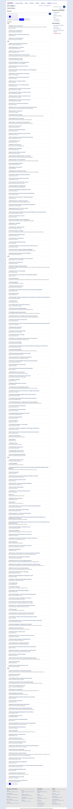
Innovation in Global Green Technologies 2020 (19, 761)
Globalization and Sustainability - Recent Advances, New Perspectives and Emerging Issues (26, 289)
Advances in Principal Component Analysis (18, 330)
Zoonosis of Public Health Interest (17, 262)
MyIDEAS (52, 3)
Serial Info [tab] (16, 19)
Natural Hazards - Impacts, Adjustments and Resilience (20, 556)
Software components (57, 15)
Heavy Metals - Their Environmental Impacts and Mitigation (21, 483)
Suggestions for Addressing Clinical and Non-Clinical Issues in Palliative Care (24, 538)
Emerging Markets (14, 541)
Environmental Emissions (15, 661)
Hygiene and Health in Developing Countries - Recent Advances (22, 258)
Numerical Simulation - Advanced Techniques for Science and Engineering (23, 69)
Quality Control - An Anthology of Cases (18, 234)
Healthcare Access (14, 443)
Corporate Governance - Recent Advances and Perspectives (21, 357)
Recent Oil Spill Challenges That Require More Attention (21, 189)
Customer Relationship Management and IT (18, 769)
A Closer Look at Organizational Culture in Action (19, 665)
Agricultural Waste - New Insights (16, 58)
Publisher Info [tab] (10, 19)
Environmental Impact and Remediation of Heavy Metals (21, 353)
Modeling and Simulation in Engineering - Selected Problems (21, 678)
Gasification (13, 502)
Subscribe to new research (58, 25)
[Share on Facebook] (10, 5)
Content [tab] (21, 19)
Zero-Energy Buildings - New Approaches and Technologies (21, 670)
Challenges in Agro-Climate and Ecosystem (18, 312)
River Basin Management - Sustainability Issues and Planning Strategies (23, 594)
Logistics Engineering (14, 278)
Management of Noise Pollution (16, 167)
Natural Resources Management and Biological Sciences (20, 639)
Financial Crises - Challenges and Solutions (18, 81)
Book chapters (56, 19)
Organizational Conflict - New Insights (17, 334)
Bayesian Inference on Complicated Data (18, 734)
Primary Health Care (14, 420)
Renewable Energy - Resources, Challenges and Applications (21, 708)
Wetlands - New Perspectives (16, 144)
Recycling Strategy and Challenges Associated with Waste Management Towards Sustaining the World (28, 212)
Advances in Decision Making (16, 342)
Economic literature (19, 3)
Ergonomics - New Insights (15, 223)
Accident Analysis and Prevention (17, 700)
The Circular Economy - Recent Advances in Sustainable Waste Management (24, 274)
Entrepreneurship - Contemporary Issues (18, 631)
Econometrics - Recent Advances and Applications (19, 103)
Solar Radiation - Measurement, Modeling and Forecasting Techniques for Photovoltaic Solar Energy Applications (30, 297)
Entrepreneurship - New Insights (16, 114)
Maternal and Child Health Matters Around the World (20, 704)
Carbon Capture (14, 609)
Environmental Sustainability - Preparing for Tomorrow (20, 526)
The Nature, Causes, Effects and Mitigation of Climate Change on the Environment (25, 428)
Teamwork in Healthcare (15, 586)
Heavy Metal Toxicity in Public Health (17, 749)
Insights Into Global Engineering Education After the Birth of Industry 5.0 (23, 394)
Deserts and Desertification (16, 435)
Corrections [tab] (27, 19)
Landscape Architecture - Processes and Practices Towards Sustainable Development (26, 505)
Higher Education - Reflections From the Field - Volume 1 (21, 99)
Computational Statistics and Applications (18, 405)
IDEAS (21, 808)
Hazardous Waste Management (16, 349)
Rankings (37, 3)
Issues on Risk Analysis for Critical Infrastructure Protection (21, 545)
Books (54, 17)
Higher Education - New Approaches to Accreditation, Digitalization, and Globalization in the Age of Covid (29, 345)
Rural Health (13, 439)
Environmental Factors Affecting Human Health (19, 719)
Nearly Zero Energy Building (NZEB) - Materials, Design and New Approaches (24, 360)
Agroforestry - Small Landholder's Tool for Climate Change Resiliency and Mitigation (25, 553)
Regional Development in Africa (16, 715)
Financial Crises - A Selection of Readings (18, 654)
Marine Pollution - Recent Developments (18, 159)
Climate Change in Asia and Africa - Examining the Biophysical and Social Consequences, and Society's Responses (30, 323)
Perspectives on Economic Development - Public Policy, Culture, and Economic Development (27, 765)
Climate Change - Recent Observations (18, 51)
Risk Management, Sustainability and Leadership (19, 200)
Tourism (12, 494)
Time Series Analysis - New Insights (17, 230)
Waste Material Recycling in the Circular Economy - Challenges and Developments (25, 390)
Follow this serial (42, 5)
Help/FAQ (43, 3)
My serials (47, 5)
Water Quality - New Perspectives (17, 25)
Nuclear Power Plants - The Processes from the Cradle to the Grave (22, 635)
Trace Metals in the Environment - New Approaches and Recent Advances (23, 657)
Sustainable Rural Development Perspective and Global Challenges (22, 193)
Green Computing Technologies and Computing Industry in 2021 (22, 575)
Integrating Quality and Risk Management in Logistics (20, 413)
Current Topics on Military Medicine (17, 487)
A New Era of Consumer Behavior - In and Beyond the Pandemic (22, 197)
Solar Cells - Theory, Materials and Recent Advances (20, 509)
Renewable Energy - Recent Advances (17, 118)
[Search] (64, 7)
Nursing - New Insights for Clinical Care (18, 215)
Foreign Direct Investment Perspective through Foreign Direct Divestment (24, 616)
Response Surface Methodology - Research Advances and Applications (23, 204)
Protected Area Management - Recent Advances (19, 424)
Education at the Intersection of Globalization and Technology (22, 601)
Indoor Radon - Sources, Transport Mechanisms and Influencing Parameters (24, 107)
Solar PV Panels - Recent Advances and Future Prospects (21, 133)
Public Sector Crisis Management (17, 689)
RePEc (24, 808)
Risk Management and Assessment (17, 693)
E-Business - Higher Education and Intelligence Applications (21, 579)
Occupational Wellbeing (15, 530)
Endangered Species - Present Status (17, 47)
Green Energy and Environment (16, 738)
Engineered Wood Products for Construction (18, 383)
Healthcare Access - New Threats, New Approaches (20, 84)
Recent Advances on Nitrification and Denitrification (20, 34)
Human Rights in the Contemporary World (18, 364)
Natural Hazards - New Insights (16, 148)
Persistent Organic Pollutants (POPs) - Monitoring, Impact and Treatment (23, 398)
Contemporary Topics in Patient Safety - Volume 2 (19, 182)
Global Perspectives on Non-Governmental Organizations (21, 253)
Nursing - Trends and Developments (17, 38)
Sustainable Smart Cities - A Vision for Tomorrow (19, 208)
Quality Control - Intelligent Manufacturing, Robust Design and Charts (23, 605)
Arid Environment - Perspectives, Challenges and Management (22, 249)
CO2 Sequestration (14, 730)
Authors (26, 3)
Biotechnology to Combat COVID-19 (17, 450)
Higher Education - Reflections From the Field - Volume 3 (21, 92)
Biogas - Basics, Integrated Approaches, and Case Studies (21, 375)
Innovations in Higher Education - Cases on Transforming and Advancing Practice (25, 745)
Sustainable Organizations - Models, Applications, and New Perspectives (23, 650)
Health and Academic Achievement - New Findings (19, 571)
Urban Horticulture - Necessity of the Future (18, 753)
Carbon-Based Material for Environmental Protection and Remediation (23, 723)
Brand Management (14, 282)
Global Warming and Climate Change (17, 776)
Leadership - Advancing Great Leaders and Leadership (20, 174)
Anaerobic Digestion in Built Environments (18, 479)
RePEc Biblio (55, 27)
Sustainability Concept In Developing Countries (19, 780)
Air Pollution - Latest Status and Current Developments (20, 122)
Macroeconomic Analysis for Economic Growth (19, 319)
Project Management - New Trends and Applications (20, 62)
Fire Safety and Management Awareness (18, 685)
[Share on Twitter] (9, 5)
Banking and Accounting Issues (16, 327)
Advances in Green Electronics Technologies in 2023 (20, 77)
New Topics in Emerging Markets (16, 30)
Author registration (57, 28)
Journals (55, 14)
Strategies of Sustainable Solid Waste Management (20, 590)
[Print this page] (15, 5)
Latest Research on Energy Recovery (17, 238)
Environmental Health (15, 472)
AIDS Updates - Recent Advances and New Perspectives (20, 490)
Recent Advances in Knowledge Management (19, 308)
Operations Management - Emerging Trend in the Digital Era (21, 624)
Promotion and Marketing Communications (18, 741)
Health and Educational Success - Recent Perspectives (20, 54)
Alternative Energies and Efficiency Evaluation (19, 266)
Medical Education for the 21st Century (18, 372)
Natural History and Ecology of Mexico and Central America (21, 534)
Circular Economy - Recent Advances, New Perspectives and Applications (23, 646)
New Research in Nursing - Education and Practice (19, 66)
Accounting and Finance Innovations (17, 459)
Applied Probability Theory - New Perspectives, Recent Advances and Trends (24, 245)
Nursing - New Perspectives (16, 674)
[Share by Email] (14, 5)
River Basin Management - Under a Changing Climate (20, 219)
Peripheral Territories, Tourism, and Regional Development (21, 560)
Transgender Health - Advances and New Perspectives (20, 304)
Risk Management (14, 463)
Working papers (56, 12)
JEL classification (56, 20)
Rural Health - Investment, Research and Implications (20, 73)
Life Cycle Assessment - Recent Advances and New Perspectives (22, 137)
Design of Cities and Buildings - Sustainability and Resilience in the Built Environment (25, 564)
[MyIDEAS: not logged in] (50, 5)
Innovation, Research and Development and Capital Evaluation (22, 368)
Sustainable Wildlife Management (17, 163)
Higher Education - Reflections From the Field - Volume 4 (21, 88)
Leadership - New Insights (15, 379)
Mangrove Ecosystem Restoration (17, 498)
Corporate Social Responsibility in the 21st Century (20, 178)
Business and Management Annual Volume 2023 (19, 43)
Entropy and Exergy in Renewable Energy (18, 454)
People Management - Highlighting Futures (18, 185)
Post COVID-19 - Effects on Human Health (18, 152)
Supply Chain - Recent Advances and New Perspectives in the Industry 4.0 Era (24, 338)
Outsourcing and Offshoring (16, 549)
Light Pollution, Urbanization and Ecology (18, 409)
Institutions (31, 3)
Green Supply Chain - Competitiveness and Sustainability (21, 513)
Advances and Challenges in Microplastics (18, 129)
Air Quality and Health (15, 293)
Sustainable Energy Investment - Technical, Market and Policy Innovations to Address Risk (26, 620)
